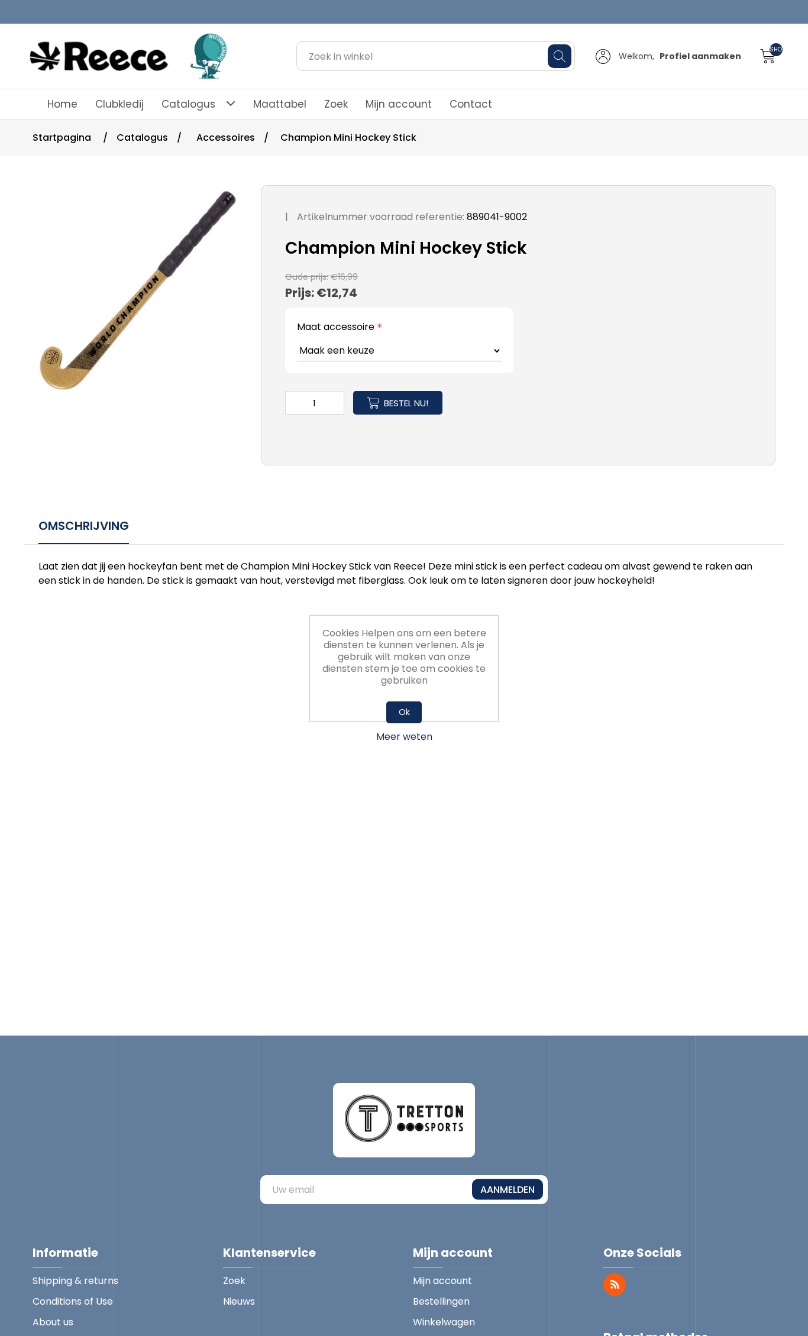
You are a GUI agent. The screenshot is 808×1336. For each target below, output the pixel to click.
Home (62, 104)
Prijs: (299, 292)
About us (53, 1322)
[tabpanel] (404, 575)
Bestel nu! (406, 403)
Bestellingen (441, 1301)
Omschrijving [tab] (83, 525)
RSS (614, 1284)
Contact (471, 104)
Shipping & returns (75, 1281)
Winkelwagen (444, 1322)
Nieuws (239, 1301)
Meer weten (404, 736)
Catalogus (188, 104)
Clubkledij (119, 104)
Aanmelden (507, 1189)
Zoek (336, 104)
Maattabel (279, 104)
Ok (404, 712)
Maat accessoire (335, 327)
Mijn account (399, 104)
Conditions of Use (73, 1301)
